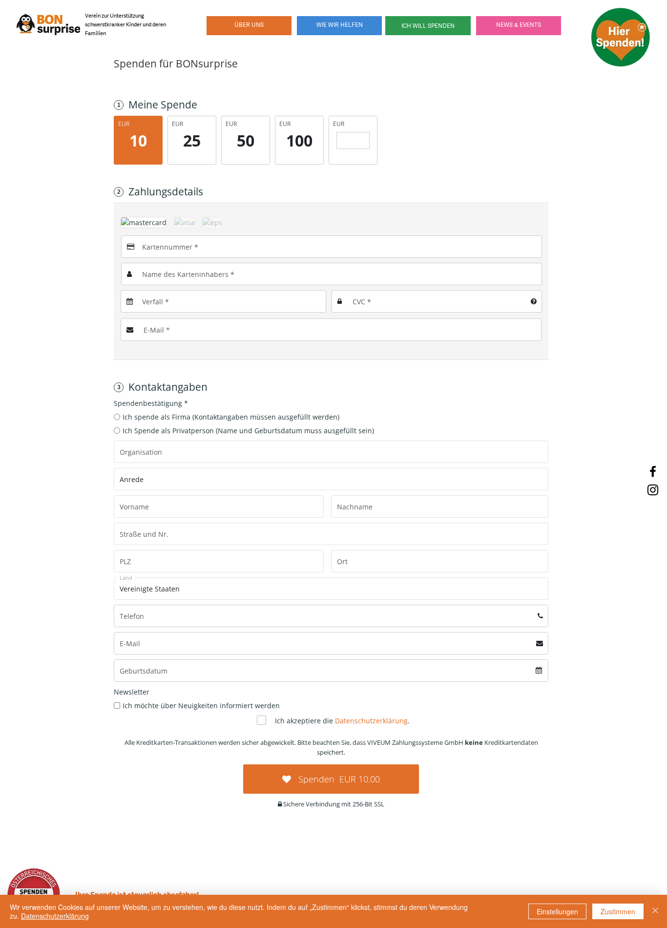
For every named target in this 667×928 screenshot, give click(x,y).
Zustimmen (618, 911)
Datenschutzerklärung (55, 916)
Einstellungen (557, 911)
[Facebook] (653, 471)
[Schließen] (655, 911)
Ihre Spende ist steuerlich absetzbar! (137, 894)
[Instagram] (653, 490)
